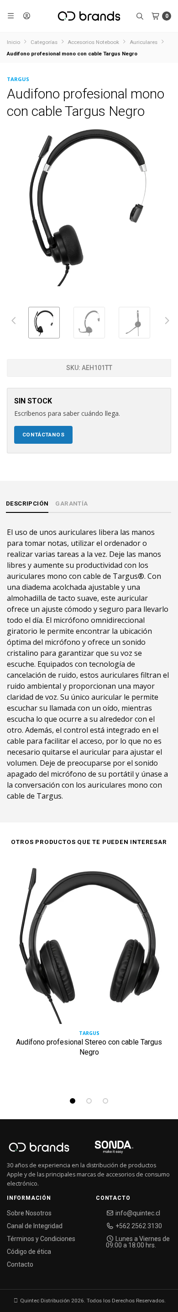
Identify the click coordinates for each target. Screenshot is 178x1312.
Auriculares (143, 42)
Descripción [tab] (27, 503)
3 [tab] (105, 1101)
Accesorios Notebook (93, 42)
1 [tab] (72, 1101)
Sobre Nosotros (29, 1213)
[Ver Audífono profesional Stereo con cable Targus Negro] (89, 945)
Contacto (20, 1264)
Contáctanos (43, 434)
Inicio (13, 42)
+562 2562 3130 (138, 1226)
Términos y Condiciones (41, 1239)
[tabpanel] (89, 975)
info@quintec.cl (137, 1213)
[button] (11, 16)
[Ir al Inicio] (89, 16)
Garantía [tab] (71, 503)
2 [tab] (89, 1101)
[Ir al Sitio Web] (103, 1150)
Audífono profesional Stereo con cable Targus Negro (89, 1047)
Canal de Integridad (35, 1226)
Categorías (44, 42)
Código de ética (29, 1251)
